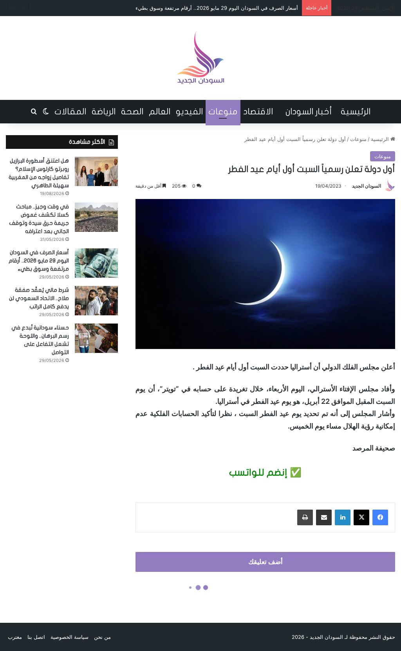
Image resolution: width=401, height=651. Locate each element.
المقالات (70, 111)
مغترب (15, 637)
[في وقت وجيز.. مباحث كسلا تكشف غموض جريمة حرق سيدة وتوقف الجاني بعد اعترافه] (96, 217)
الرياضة (104, 111)
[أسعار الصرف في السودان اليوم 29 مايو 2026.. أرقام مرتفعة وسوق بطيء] (96, 263)
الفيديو (189, 111)
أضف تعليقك (265, 562)
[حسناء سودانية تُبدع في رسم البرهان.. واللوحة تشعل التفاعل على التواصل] (96, 338)
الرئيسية (355, 111)
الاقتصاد (258, 111)
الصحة (132, 111)
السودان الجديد (366, 186)
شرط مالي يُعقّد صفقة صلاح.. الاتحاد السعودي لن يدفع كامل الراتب (39, 298)
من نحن (102, 637)
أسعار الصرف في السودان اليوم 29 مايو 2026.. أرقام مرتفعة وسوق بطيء (39, 261)
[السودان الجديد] (200, 58)
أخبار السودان (308, 111)
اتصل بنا (36, 637)
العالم (159, 111)
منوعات (223, 111)
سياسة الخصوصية (70, 637)
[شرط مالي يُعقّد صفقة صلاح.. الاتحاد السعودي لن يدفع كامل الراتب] (96, 300)
